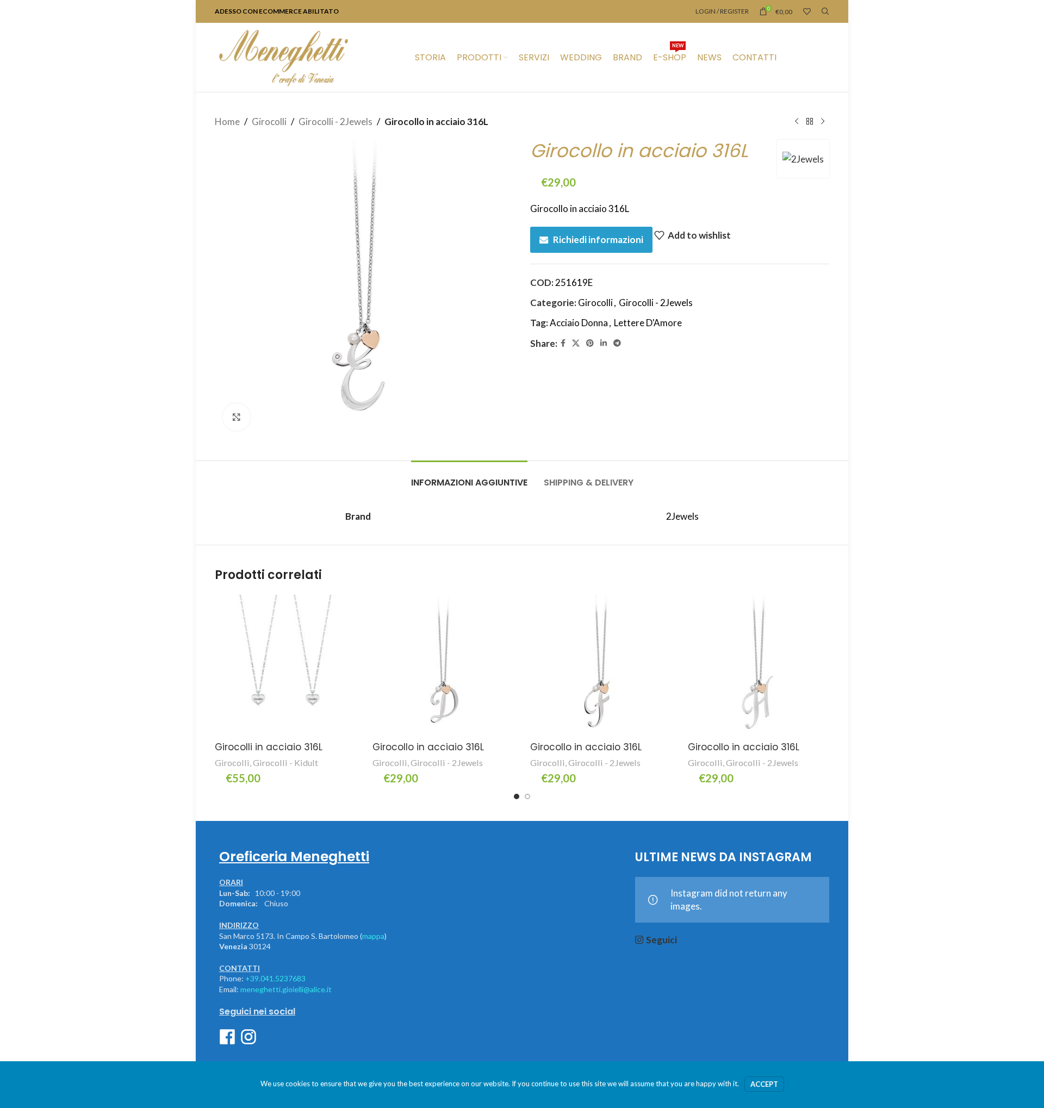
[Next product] (822, 121)
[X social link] (576, 343)
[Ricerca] (825, 11)
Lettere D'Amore (648, 322)
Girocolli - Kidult (285, 762)
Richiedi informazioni (598, 239)
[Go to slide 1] (516, 796)
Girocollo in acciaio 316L (428, 747)
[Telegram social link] (617, 343)
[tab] (469, 477)
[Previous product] (796, 121)
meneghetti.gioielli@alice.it (286, 989)
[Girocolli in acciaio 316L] (285, 665)
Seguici (661, 939)
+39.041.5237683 (275, 978)
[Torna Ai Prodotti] (809, 121)
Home (227, 121)
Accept (764, 1084)
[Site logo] (283, 56)
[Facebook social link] (563, 343)
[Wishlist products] (807, 11)
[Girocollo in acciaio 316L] (443, 665)
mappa (373, 936)
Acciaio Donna (579, 322)
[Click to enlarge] (236, 417)
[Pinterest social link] (590, 343)
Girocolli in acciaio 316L (268, 747)
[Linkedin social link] (603, 343)
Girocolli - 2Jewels (335, 121)
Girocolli (269, 121)
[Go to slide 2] (527, 796)
